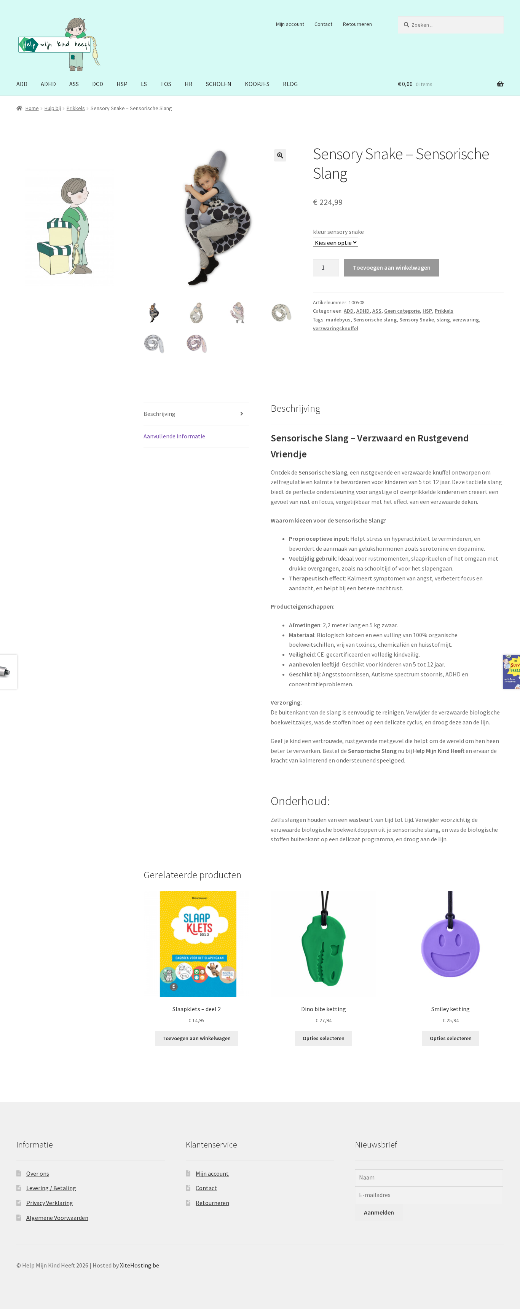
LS (144, 84)
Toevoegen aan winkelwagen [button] (197, 1038)
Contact (323, 24)
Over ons (37, 1173)
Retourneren (357, 24)
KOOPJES (257, 84)
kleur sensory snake (338, 231)
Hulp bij (53, 108)
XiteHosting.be (139, 1265)
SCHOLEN (218, 84)
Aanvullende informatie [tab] (174, 436)
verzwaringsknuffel (335, 328)
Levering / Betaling (51, 1188)
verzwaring (466, 319)
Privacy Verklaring (49, 1203)
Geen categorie (402, 310)
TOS (165, 84)
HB (189, 84)
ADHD (48, 84)
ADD (21, 84)
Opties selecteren (324, 1038)
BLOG (290, 84)
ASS (74, 84)
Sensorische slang (375, 319)
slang (443, 319)
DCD (97, 84)
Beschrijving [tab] (159, 413)
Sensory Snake (416, 319)
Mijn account (290, 24)
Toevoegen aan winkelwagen (392, 267)
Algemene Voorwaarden (57, 1217)
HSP (122, 84)
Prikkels (76, 108)
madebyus (338, 319)
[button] (280, 155)
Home (32, 108)
